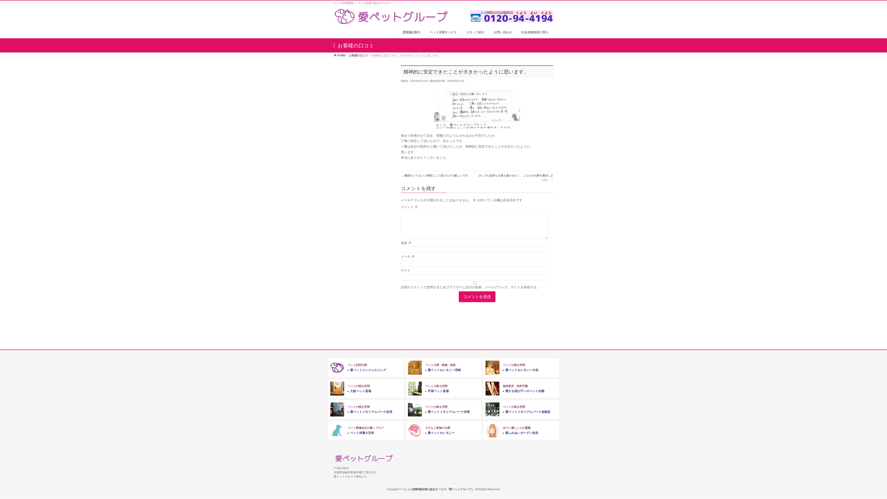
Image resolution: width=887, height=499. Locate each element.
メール (408, 256)
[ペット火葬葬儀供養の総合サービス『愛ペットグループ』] (391, 22)
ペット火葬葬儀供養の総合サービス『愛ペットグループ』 (438, 489)
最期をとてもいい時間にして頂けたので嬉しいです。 (436, 175)
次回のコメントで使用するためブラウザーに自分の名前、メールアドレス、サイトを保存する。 (470, 287)
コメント (409, 207)
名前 (406, 243)
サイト (405, 270)
